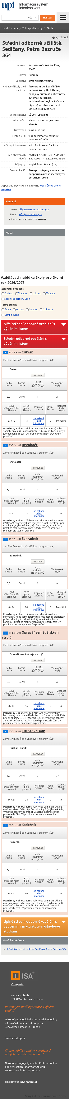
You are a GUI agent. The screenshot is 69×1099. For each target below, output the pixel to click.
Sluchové (23, 293)
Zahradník (30, 538)
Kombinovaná (11, 314)
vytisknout (62, 37)
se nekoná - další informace (38, 421)
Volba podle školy (32, 28)
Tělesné (37, 293)
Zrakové (8, 293)
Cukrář (27, 352)
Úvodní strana (10, 28)
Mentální (50, 293)
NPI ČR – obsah (20, 995)
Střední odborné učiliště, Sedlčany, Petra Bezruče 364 (36, 949)
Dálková (33, 309)
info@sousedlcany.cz (30, 214)
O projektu (17, 984)
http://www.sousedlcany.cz (34, 209)
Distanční (48, 309)
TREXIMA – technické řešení (27, 999)
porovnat (38, 375)
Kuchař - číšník (33, 731)
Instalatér (30, 445)
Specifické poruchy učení (17, 298)
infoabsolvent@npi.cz (24, 1081)
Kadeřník (29, 825)
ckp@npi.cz (18, 1038)
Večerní (20, 309)
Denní (7, 309)
